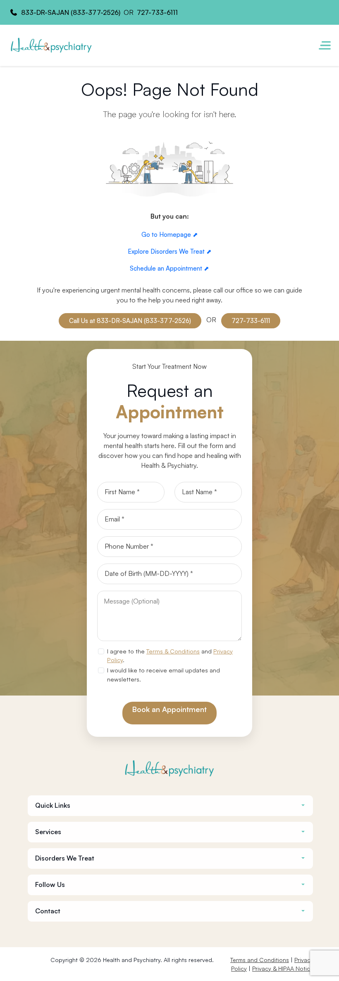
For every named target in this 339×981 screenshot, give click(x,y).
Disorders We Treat (64, 858)
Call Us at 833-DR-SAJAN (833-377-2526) (130, 321)
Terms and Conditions (259, 959)
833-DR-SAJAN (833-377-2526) (70, 12)
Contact (47, 911)
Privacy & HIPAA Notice (282, 968)
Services (48, 832)
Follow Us (50, 885)
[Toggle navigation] (324, 45)
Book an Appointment (169, 709)
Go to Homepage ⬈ (169, 234)
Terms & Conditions (173, 651)
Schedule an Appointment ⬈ (169, 268)
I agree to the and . (170, 655)
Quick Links (52, 805)
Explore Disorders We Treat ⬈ (170, 251)
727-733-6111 (157, 12)
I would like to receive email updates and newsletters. (163, 674)
